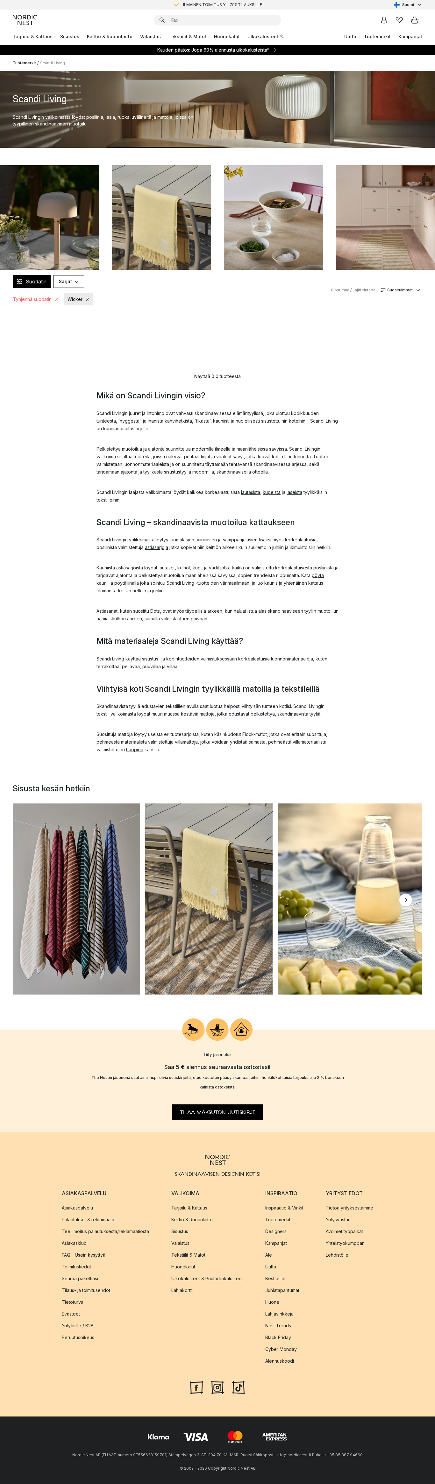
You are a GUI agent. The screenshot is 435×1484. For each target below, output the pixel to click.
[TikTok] (238, 1387)
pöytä (318, 575)
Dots (155, 611)
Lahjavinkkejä (279, 1313)
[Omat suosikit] (399, 20)
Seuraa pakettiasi (80, 1278)
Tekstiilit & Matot (187, 36)
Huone (272, 1302)
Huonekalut (227, 36)
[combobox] (408, 5)
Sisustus (69, 36)
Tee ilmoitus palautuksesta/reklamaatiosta (105, 1231)
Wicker (75, 299)
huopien (134, 749)
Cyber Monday (281, 1349)
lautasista (250, 492)
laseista (294, 492)
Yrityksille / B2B (78, 1325)
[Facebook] (196, 1387)
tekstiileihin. (108, 500)
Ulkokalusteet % (265, 36)
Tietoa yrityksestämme (349, 1207)
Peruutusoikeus (78, 1337)
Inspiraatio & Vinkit (284, 1207)
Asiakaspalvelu (77, 1207)
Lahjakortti (182, 1290)
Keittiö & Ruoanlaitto (109, 36)
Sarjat (65, 281)
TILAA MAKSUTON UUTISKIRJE (217, 1112)
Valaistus (150, 36)
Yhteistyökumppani (346, 1243)
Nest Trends (278, 1325)
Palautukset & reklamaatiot (89, 1219)
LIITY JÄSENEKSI (204, 4)
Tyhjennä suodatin (32, 299)
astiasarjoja (156, 547)
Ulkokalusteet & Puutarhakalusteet (207, 1278)
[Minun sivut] (384, 20)
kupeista (272, 492)
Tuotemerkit (377, 36)
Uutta (350, 36)
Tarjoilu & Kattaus (33, 36)
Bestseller (275, 1278)
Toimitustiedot (76, 1266)
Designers (276, 1231)
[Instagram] (217, 1387)
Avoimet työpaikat (344, 1231)
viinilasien (207, 539)
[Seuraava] (405, 900)
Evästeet (71, 1313)
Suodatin (36, 281)
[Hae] (162, 20)
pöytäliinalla (126, 583)
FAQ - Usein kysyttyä (83, 1255)
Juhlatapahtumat (282, 1290)
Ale (268, 1255)
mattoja (207, 714)
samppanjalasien (240, 539)
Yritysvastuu (338, 1219)
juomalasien (182, 539)
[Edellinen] (29, 900)
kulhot (183, 567)
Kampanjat (410, 36)
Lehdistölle (337, 1255)
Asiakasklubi (75, 1243)
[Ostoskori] (414, 20)
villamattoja (186, 742)
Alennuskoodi (279, 1361)
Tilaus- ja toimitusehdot (86, 1290)
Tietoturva (72, 1302)
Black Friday (278, 1337)
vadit (214, 567)
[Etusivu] (25, 20)
